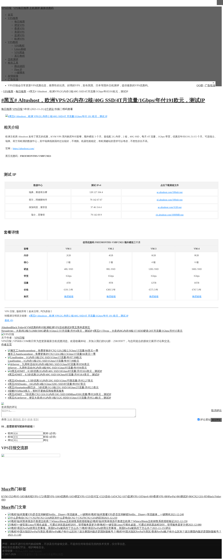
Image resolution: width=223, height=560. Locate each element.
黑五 (74, 327)
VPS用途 (19, 52)
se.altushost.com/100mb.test (170, 192)
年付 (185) (19, 496)
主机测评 (13, 59)
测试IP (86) (186, 496)
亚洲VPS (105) (135, 496)
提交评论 (216, 420)
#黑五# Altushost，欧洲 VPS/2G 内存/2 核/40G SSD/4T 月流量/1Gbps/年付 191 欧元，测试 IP (78, 315)
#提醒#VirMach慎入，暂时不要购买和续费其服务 (36, 390)
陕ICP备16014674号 (40, 554)
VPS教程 (13, 42)
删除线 (17, 419)
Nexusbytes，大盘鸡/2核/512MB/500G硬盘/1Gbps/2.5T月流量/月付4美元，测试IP (46, 330)
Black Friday (17, 327)
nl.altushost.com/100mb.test (170, 200)
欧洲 (46, 327)
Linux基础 (20, 49)
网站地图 (58, 554)
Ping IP (18, 69)
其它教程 (19, 55)
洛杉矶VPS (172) (34, 496)
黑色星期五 (83, 327)
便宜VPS (19, 25)
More (6, 489)
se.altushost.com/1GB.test (170, 207)
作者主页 (6, 344)
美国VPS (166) (52, 496)
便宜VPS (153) (82, 496)
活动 (61, 327)
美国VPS (19, 32)
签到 (36, 419)
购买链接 (68, 296)
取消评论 (216, 410)
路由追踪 (19, 66)
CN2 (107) (121, 496)
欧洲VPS (19, 38)
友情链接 (13, 76)
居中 (24, 419)
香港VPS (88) (160, 496)
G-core (38, 550)
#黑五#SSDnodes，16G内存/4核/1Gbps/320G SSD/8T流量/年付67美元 (47, 384)
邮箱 (10, 436)
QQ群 (200, 85)
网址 (10, 440)
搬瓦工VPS (21, 550)
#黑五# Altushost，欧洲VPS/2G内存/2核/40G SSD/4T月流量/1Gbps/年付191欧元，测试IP (103, 100)
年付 (41, 327)
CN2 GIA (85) (200, 496)
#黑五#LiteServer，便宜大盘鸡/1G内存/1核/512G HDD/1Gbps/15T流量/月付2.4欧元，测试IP (59, 397)
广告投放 (13, 79)
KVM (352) (7, 496)
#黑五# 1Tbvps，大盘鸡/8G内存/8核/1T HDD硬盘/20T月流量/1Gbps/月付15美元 (138, 330)
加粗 (9, 419)
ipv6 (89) (148, 496)
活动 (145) (110, 496)
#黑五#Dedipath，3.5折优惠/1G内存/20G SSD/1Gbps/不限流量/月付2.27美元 (50, 380)
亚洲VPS (19, 35)
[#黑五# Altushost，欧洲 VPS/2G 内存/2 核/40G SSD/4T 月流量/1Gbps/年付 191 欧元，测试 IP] (56, 116)
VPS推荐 (13, 18)
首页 (10, 14)
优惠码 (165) (67, 496)
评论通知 (205, 419)
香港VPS (19, 28)
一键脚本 (19, 72)
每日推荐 (19, 21)
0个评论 (49, 109)
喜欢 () (9, 320)
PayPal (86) (174, 496)
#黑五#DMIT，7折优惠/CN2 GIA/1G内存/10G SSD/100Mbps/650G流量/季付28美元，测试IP (59, 394)
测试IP (68, 327)
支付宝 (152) (98, 496)
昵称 (10, 433)
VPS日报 (17, 109)
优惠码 (35, 327)
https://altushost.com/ (23, 148)
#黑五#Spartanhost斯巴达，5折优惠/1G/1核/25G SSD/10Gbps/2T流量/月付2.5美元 (53, 387)
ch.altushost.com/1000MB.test (169, 215)
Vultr (31, 550)
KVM (27, 327)
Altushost (6, 327)
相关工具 (13, 62)
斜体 (30, 419)
